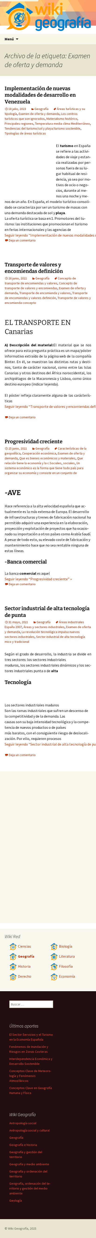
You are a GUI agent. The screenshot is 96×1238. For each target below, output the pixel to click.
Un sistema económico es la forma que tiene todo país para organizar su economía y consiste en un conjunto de (44, 468)
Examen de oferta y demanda (39, 114)
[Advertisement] (30, 168)
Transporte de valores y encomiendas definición (34, 268)
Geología (15, 1200)
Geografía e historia (23, 1145)
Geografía (41, 109)
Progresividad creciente (33, 441)
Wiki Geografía (18, 1228)
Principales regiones (19, 123)
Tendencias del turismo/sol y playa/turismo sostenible (42, 128)
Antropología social (22, 1123)
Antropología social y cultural (29, 1130)
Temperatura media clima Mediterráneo (62, 123)
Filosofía (66, 966)
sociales (69, 463)
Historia (24, 966)
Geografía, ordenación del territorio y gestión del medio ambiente (30, 1188)
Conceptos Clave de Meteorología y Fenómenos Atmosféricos (30, 1076)
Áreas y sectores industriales (44, 627)
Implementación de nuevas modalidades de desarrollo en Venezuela (40, 95)
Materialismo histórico (61, 119)
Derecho (24, 976)
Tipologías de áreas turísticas (25, 133)
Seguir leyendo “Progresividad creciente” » (38, 579)
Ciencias (24, 946)
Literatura (67, 956)
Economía (67, 976)
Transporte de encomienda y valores (45, 293)
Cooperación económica (39, 453)
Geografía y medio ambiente (29, 1164)
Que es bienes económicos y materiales (47, 458)
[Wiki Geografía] (48, 17)
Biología (65, 946)
